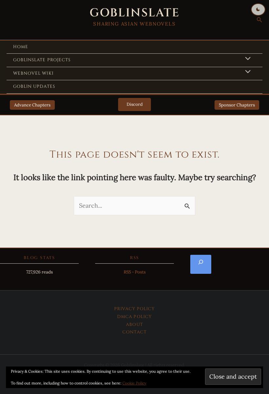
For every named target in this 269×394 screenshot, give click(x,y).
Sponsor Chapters (237, 105)
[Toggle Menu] (246, 59)
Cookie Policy (134, 383)
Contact (134, 332)
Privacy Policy (134, 309)
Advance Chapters (32, 105)
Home (20, 47)
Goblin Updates (34, 86)
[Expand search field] (200, 264)
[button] (259, 20)
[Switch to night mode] (258, 9)
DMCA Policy (134, 317)
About (134, 325)
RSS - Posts (135, 272)
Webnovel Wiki (33, 73)
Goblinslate (134, 13)
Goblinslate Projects (42, 60)
